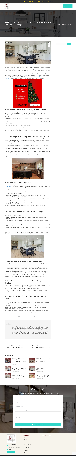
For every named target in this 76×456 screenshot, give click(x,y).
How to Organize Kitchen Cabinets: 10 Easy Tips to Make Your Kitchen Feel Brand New (42, 375)
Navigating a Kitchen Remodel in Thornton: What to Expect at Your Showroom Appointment (43, 360)
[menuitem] (25, 6)
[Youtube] (12, 452)
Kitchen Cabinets (8, 42)
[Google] (8, 452)
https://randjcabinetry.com (17, 323)
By (29, 316)
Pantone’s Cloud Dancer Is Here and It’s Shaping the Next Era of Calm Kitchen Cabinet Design (19, 368)
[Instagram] (14, 452)
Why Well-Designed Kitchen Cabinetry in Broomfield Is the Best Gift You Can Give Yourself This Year (19, 360)
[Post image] (8, 360)
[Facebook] (10, 452)
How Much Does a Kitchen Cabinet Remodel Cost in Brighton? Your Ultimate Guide (19, 375)
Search (57, 41)
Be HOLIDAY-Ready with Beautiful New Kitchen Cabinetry (41, 368)
